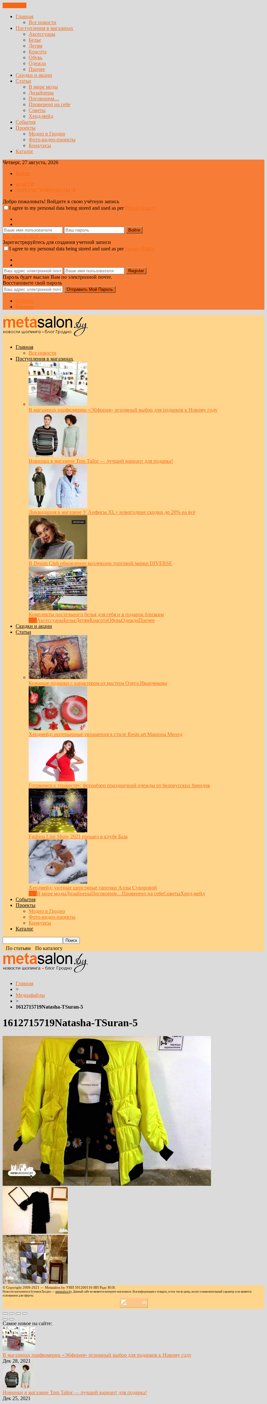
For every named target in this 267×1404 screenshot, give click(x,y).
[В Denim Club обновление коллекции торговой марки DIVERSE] (58, 557)
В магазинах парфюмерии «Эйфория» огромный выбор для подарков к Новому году (123, 410)
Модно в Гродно (47, 133)
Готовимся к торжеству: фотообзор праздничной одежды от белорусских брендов (119, 785)
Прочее (37, 69)
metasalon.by (63, 1291)
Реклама (25, 306)
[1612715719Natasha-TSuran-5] (107, 1184)
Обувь (35, 57)
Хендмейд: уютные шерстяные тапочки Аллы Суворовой (93, 887)
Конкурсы (40, 145)
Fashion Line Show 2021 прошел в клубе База (78, 836)
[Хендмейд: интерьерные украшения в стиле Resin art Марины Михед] (58, 728)
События (25, 122)
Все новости (42, 22)
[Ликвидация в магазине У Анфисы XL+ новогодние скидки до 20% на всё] (58, 506)
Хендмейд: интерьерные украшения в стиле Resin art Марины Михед (105, 734)
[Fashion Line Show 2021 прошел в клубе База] (58, 830)
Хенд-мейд (41, 116)
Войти (23, 173)
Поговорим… (44, 98)
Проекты (25, 128)
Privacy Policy (140, 208)
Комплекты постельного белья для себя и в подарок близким (96, 614)
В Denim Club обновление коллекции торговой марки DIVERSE (100, 563)
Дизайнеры (41, 92)
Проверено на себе (49, 104)
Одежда (37, 63)
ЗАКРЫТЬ (14, 5)
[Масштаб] (24, 1313)
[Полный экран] (18, 1313)
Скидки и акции (34, 75)
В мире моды (43, 87)
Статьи (23, 81)
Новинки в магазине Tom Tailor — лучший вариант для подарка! (101, 461)
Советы (37, 110)
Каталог (25, 151)
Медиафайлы (30, 995)
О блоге (24, 301)
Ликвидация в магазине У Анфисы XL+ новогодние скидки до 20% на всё (112, 512)
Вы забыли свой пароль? (30, 236)
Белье (35, 40)
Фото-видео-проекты (52, 139)
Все (33, 620)
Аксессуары (42, 34)
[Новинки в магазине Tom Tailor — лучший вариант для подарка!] (58, 455)
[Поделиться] (11, 1313)
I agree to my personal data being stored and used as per (82, 208)
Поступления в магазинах (44, 28)
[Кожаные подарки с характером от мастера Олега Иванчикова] (58, 677)
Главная (24, 16)
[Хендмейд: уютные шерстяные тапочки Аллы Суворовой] (58, 882)
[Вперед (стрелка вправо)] (11, 1319)
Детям (35, 46)
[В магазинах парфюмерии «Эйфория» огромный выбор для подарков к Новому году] (58, 404)
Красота (38, 51)
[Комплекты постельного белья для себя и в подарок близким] (58, 608)
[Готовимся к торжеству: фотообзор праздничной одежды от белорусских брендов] (58, 779)
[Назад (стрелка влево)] (5, 1319)
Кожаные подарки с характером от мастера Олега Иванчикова (98, 683)
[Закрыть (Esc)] (5, 1313)
